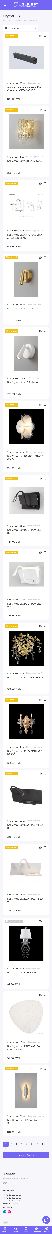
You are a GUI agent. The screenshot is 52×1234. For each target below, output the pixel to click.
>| (16, 1149)
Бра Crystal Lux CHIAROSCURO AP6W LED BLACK (24, 236)
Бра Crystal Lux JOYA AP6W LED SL (24, 1121)
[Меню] (5, 5)
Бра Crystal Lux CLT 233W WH (23, 382)
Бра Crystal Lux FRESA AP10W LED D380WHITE (23, 1048)
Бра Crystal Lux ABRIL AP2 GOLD (25, 161)
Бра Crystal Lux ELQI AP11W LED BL (25, 826)
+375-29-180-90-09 (12, 1195)
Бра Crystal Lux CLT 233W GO (23, 308)
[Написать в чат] (46, 1220)
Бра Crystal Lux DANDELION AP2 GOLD (25, 458)
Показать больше (26, 1155)
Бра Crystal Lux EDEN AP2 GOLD (25, 677)
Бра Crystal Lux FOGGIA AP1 (22, 972)
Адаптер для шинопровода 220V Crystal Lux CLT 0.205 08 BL (24, 89)
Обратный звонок (10, 1204)
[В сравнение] (40, 36)
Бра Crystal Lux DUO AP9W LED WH (24, 605)
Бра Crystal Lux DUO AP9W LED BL (24, 531)
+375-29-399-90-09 (12, 1198)
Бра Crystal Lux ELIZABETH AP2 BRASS (24, 753)
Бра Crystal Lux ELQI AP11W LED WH (25, 900)
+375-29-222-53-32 (12, 1201)
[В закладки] (45, 36)
